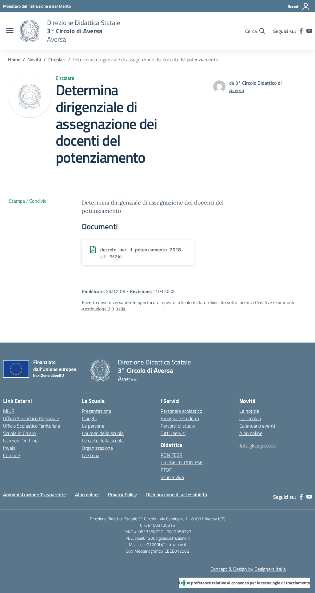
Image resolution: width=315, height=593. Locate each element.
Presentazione (96, 411)
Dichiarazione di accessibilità (176, 494)
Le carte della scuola (103, 440)
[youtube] (309, 31)
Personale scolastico (181, 411)
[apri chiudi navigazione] (10, 31)
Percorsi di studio (178, 425)
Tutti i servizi (173, 433)
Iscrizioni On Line (20, 440)
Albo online (250, 433)
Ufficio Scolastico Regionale (31, 418)
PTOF (166, 469)
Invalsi (9, 448)
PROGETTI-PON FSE (182, 462)
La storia (90, 455)
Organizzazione (97, 448)
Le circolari (250, 418)
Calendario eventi (257, 425)
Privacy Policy (122, 494)
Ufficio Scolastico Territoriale (31, 425)
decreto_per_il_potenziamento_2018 (140, 249)
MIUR (8, 411)
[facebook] (301, 31)
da (232, 83)
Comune (11, 455)
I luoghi (89, 418)
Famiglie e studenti (180, 418)
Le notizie (249, 411)
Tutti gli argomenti (257, 445)
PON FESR (171, 455)
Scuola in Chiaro (19, 433)
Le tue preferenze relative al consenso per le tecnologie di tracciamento (244, 582)
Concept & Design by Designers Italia (248, 569)
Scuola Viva (172, 477)
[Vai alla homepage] (29, 31)
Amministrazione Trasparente (34, 494)
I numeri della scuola (103, 433)
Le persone (93, 425)
